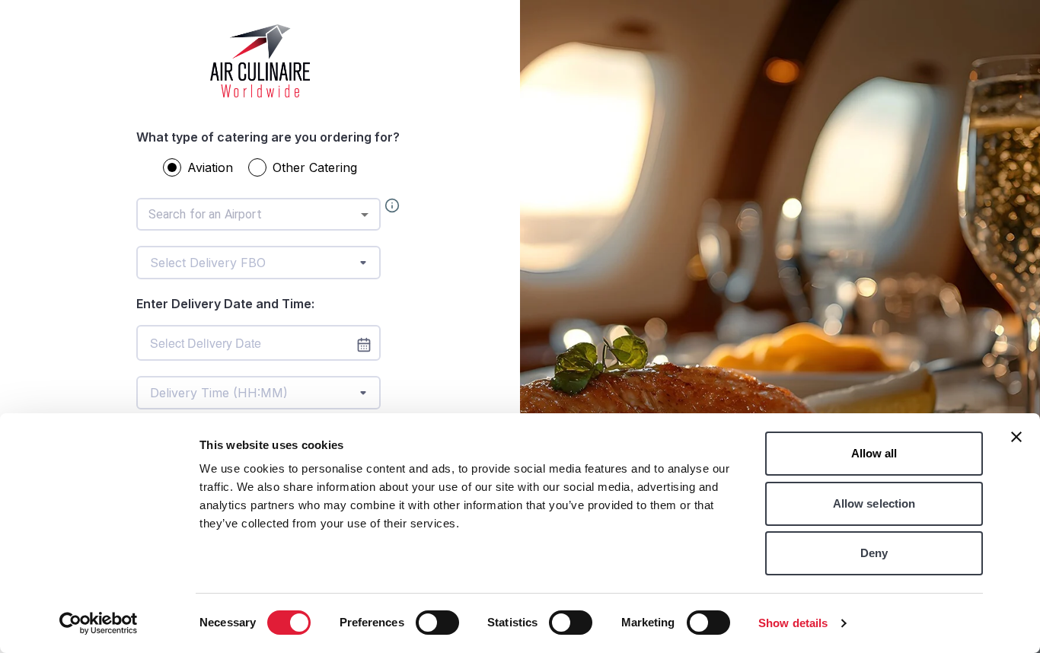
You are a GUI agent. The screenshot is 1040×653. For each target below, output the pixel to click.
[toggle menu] (363, 262)
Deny (874, 552)
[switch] (437, 622)
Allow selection (874, 503)
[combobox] (258, 214)
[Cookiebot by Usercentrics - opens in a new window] (98, 623)
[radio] (172, 167)
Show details (793, 622)
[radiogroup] (268, 170)
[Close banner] (1016, 437)
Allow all (874, 453)
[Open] (364, 214)
